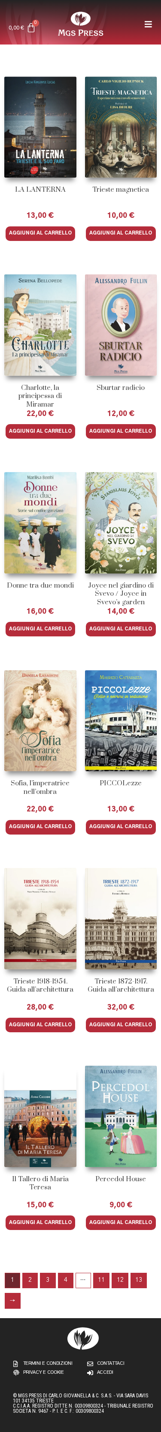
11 (101, 1280)
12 (120, 1280)
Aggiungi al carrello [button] (40, 233)
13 (138, 1280)
